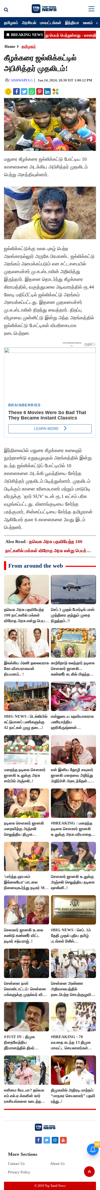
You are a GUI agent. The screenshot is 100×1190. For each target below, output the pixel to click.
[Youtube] (63, 1140)
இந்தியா (72, 22)
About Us (57, 1164)
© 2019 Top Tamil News (50, 1186)
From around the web (35, 565)
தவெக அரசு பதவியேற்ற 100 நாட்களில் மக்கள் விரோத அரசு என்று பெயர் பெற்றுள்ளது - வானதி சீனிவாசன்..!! (45, 550)
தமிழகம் (11, 22)
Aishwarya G (22, 80)
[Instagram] (55, 1140)
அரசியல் (29, 22)
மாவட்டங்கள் (50, 22)
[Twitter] (46, 1140)
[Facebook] (38, 1140)
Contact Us (16, 1164)
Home (10, 46)
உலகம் (88, 22)
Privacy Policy (19, 1172)
